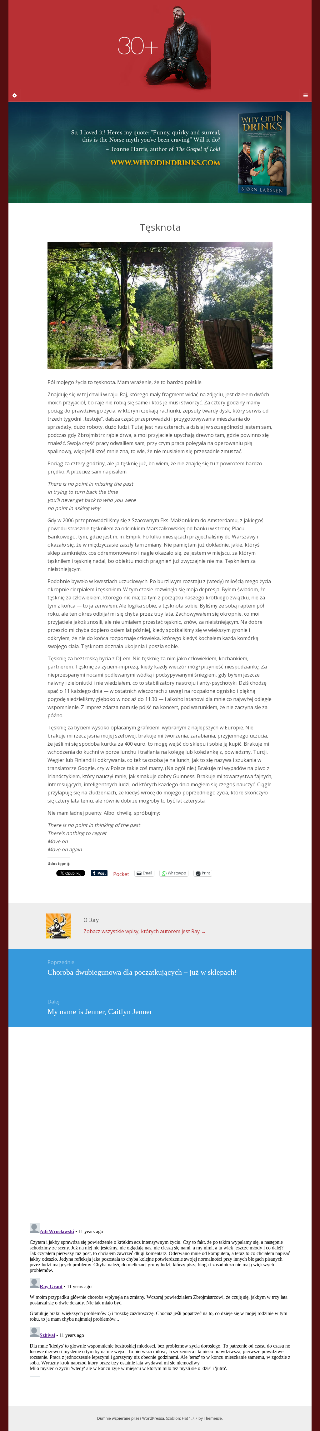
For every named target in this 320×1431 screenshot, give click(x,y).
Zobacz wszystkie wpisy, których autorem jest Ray (144, 931)
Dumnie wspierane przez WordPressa (130, 1418)
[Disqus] (160, 1113)
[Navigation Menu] (305, 95)
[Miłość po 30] (160, 51)
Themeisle (213, 1418)
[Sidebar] (14, 95)
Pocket (121, 874)
